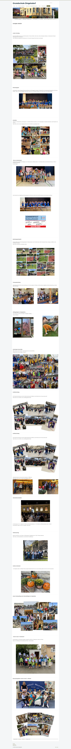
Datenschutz (14, 745)
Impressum (14, 744)
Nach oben (56, 747)
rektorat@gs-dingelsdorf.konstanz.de (51, 19)
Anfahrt (14, 743)
